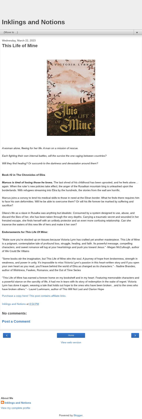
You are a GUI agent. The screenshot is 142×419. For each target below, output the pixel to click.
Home (71, 335)
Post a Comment (16, 321)
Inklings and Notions (33, 22)
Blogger (78, 415)
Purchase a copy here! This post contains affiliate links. (34, 295)
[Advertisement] (71, 10)
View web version (71, 342)
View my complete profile (15, 407)
